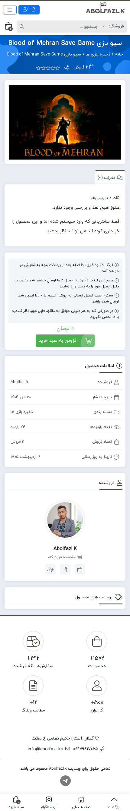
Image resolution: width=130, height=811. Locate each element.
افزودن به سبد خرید (58, 340)
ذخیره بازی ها (98, 54)
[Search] (23, 27)
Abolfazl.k (19, 382)
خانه (119, 54)
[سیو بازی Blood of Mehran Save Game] (65, 122)
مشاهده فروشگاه (62, 557)
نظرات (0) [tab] (106, 178)
